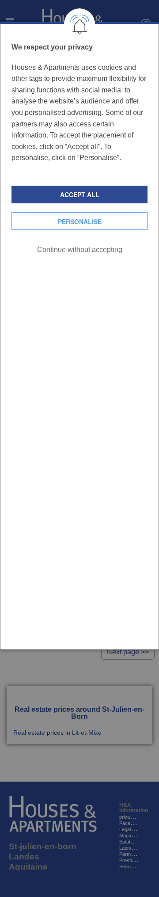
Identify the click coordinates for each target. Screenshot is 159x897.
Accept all (79, 194)
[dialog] (79, 336)
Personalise (80, 221)
